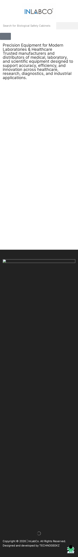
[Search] (67, 25)
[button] (5, 36)
